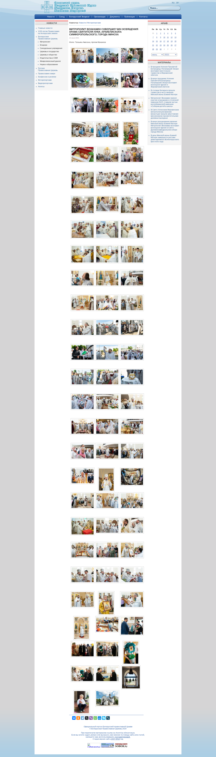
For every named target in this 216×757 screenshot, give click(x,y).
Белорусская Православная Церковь (48, 38)
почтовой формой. (122, 737)
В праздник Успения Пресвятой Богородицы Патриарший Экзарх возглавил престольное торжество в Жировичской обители (165, 71)
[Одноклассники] (78, 718)
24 (164, 45)
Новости (51, 17)
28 (153, 49)
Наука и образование (49, 64)
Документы (115, 17)
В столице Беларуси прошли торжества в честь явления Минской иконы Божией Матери (164, 92)
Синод (62, 17)
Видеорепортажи (45, 83)
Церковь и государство (49, 51)
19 (172, 41)
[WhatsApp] (95, 718)
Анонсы (41, 87)
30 (160, 49)
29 (157, 49)
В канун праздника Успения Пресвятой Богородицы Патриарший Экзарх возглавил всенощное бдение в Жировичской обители (164, 83)
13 (175, 37)
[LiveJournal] (108, 718)
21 (153, 45)
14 (153, 41)
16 (160, 41)
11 (168, 37)
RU (173, 3)
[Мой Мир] (99, 718)
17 (164, 41)
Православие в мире (46, 74)
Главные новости (45, 28)
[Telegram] (82, 718)
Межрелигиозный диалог (50, 61)
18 (168, 41)
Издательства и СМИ (49, 58)
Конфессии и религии (47, 77)
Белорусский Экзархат (79, 17)
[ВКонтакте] (74, 718)
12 (172, 37)
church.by (119, 733)
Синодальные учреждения (51, 48)
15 (157, 41)
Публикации (129, 17)
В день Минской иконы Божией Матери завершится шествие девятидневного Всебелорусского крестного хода (165, 138)
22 (157, 45)
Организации (99, 17)
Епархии (43, 45)
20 (175, 41)
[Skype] (104, 718)
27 (175, 45)
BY (177, 3)
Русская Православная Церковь (48, 69)
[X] (86, 718)
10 (164, 37)
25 (168, 45)
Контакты (143, 17)
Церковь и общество (48, 55)
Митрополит (45, 42)
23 (160, 45)
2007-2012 (115, 739)
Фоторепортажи (45, 80)
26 (172, 45)
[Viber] (91, 718)
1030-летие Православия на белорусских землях (48, 32)
